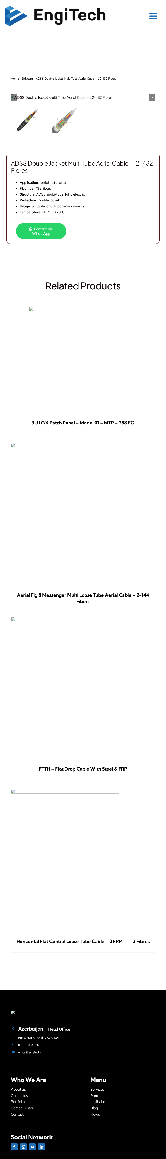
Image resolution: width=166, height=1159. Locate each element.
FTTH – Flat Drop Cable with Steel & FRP (83, 769)
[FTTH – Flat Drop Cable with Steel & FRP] (83, 689)
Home (15, 79)
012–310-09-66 (28, 1045)
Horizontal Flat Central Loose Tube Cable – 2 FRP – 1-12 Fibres (83, 941)
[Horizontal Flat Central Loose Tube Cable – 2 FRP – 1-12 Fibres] (83, 861)
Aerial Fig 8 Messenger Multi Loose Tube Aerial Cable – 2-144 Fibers (83, 598)
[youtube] (32, 1146)
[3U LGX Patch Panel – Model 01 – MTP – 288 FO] (83, 361)
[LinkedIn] (41, 1146)
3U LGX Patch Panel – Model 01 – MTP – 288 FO (83, 423)
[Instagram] (23, 1146)
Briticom (27, 79)
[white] (38, 1012)
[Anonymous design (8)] (55, 6)
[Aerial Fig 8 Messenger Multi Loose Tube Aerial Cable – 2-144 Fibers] (83, 515)
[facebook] (14, 1146)
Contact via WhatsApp (42, 231)
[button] (45, 231)
